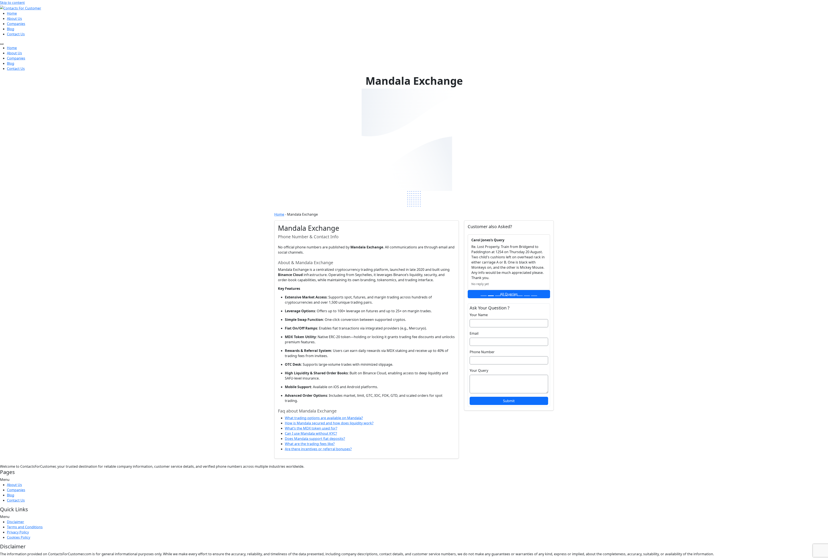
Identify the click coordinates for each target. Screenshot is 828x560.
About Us (14, 18)
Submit (509, 400)
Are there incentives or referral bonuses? (318, 449)
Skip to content (12, 2)
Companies (16, 23)
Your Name (479, 314)
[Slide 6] (519, 295)
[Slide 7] (527, 295)
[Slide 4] (505, 295)
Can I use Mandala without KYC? (311, 433)
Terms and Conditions (25, 527)
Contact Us (16, 34)
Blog (10, 29)
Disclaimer (15, 521)
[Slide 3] (498, 295)
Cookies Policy (18, 537)
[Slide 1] (483, 295)
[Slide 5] (512, 295)
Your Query (479, 370)
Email (474, 333)
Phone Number (482, 352)
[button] (414, 479)
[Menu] (1, 44)
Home (12, 13)
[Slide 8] (534, 295)
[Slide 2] (491, 295)
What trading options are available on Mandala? (324, 418)
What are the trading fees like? (310, 443)
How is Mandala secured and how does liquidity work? (329, 423)
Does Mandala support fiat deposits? (315, 438)
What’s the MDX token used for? (311, 428)
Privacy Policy (18, 532)
